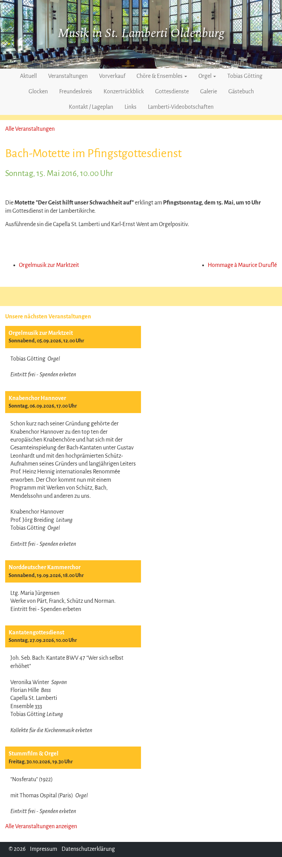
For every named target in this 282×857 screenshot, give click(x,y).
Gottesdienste (172, 92)
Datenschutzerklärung (88, 849)
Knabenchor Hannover (37, 398)
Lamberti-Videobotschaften (181, 107)
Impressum (43, 849)
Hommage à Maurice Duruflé (242, 265)
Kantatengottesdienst (36, 633)
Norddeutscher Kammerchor (44, 567)
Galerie (208, 92)
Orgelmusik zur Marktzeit (41, 333)
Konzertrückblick (124, 92)
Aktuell (28, 76)
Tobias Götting (244, 76)
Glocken (38, 92)
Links (130, 107)
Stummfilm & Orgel (33, 754)
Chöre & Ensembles (160, 76)
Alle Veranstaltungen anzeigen (41, 826)
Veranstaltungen (68, 76)
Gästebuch (241, 92)
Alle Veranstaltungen (30, 129)
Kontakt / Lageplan (91, 107)
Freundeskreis (75, 92)
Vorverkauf (112, 76)
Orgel (205, 76)
